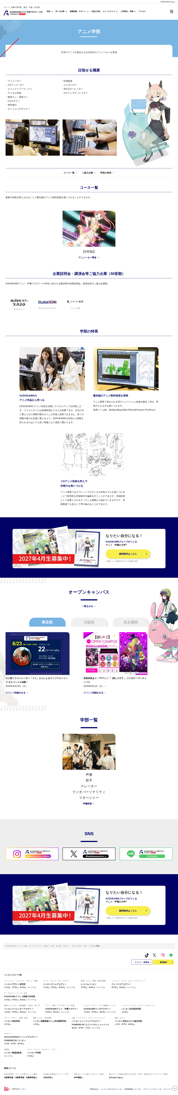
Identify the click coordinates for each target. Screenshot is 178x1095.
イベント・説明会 (142, 962)
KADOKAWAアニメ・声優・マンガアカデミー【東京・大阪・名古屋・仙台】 (37, 946)
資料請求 (163, 962)
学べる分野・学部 (79, 946)
